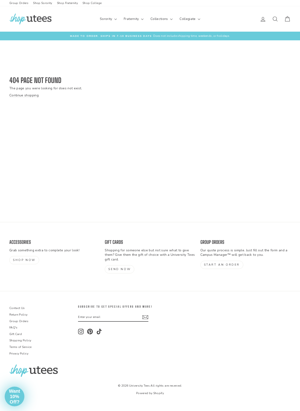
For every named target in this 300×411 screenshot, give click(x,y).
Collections (159, 19)
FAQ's (13, 327)
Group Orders (18, 3)
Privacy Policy (18, 353)
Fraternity (132, 19)
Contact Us (17, 308)
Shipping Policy (20, 340)
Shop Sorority (42, 3)
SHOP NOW (24, 260)
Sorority (106, 19)
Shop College (91, 3)
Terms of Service (20, 347)
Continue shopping (24, 95)
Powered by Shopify (150, 393)
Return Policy (18, 315)
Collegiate (188, 19)
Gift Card (15, 334)
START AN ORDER (222, 265)
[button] (14, 396)
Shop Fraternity (67, 3)
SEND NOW (119, 269)
